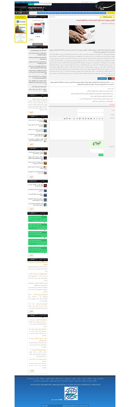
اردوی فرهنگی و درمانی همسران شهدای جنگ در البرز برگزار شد (38, 62)
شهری (71, 13)
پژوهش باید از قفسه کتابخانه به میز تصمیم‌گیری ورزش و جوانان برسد (38, 77)
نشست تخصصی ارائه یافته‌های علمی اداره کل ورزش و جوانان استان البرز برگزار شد (38, 82)
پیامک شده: (43, 216)
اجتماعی (83, 13)
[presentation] (94, 119)
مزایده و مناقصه (50, 13)
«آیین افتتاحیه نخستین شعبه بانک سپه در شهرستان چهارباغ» (38, 54)
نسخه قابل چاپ (102, 78)
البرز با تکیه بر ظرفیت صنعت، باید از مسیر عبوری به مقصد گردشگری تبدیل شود (38, 67)
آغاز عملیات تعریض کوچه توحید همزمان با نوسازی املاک (38, 58)
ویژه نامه (59, 13)
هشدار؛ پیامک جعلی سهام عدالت (39, 86)
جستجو (31, 4)
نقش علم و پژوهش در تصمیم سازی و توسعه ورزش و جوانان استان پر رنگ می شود (38, 72)
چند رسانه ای (41, 13)
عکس (65, 13)
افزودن (101, 155)
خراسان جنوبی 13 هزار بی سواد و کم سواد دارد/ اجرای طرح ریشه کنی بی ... (96, 99)
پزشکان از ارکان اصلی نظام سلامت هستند (38, 90)
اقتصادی (103, 13)
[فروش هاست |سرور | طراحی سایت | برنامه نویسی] (21, 21)
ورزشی (77, 13)
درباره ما (23, 2)
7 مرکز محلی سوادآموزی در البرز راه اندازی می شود (101, 96)
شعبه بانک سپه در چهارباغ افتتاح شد (38, 50)
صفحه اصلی (35, 2)
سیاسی (96, 13)
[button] (94, 119)
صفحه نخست (111, 13)
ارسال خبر (17, 2)
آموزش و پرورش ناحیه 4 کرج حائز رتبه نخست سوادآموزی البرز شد (95, 20)
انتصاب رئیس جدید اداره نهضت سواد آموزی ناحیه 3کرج (100, 91)
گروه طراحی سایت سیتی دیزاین (54, 405)
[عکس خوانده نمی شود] (97, 147)
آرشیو (31, 40)
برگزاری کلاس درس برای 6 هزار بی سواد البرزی (102, 101)
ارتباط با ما (29, 2)
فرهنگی (89, 13)
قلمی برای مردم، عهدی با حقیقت (39, 99)
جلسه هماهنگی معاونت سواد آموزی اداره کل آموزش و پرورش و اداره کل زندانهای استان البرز (92, 94)
